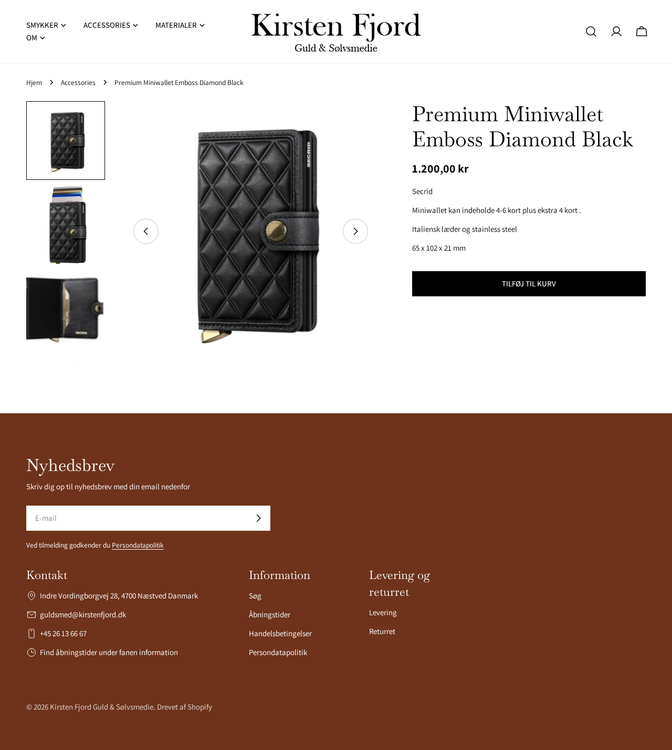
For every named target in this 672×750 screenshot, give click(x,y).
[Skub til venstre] (146, 231)
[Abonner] (258, 518)
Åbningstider (269, 614)
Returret (382, 631)
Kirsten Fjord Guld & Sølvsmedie (101, 707)
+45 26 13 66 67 (63, 633)
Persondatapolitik (138, 545)
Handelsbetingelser (280, 633)
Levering (383, 612)
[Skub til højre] (355, 231)
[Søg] (591, 31)
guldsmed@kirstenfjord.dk (83, 614)
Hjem (34, 82)
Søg (255, 596)
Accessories (78, 82)
